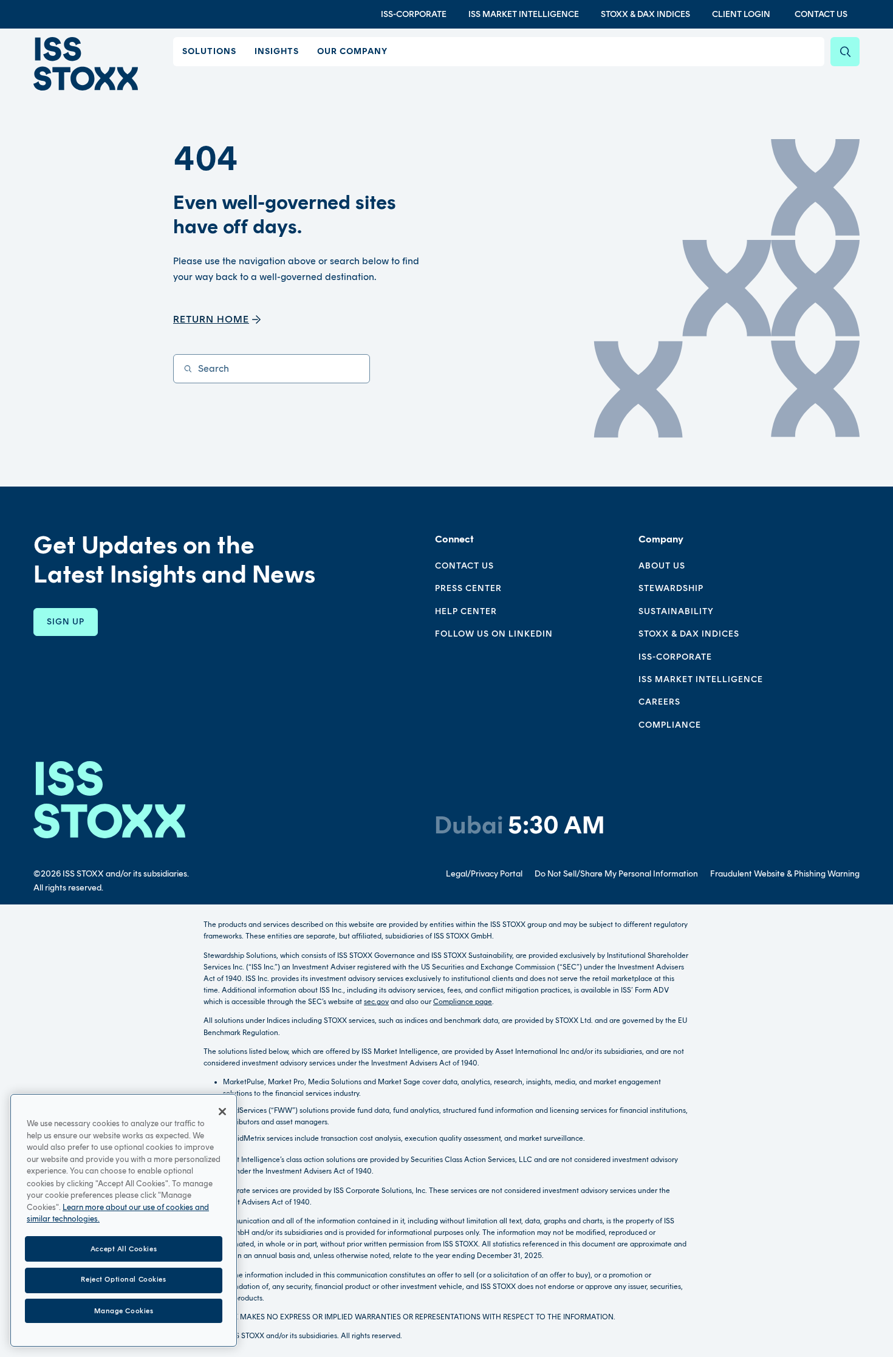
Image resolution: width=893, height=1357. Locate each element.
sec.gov (376, 1001)
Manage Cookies (124, 1310)
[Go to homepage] (109, 799)
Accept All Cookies (124, 1248)
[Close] (222, 1111)
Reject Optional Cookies (123, 1280)
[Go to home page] (85, 64)
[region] (124, 1220)
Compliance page (462, 1001)
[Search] (845, 51)
